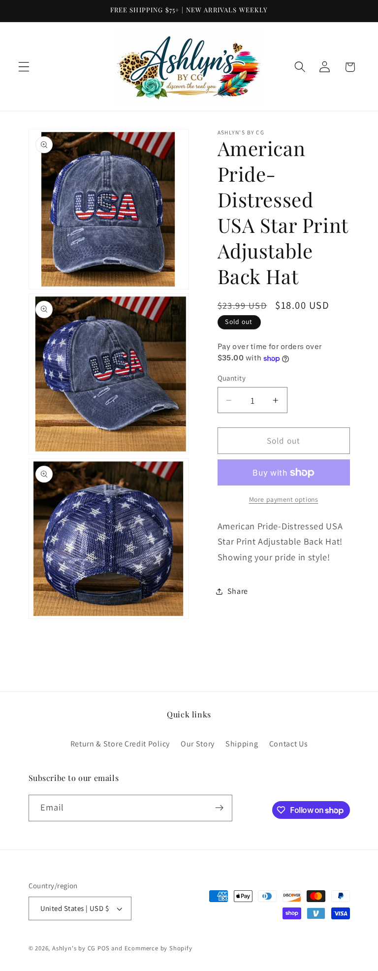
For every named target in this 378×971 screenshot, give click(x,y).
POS (103, 948)
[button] (23, 67)
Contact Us (288, 744)
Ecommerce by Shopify (158, 948)
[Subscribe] (219, 808)
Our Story (198, 744)
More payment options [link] (283, 499)
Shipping (241, 744)
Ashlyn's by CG (73, 948)
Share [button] (237, 591)
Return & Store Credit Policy (120, 744)
